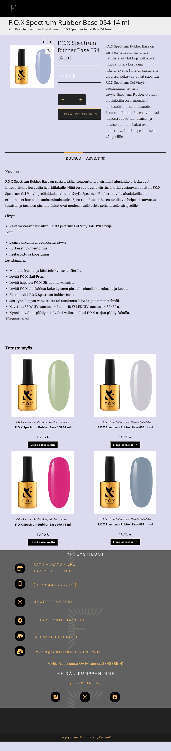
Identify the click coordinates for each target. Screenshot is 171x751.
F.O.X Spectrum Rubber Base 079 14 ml (43, 524)
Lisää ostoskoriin (79, 114)
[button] (48, 50)
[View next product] (51, 42)
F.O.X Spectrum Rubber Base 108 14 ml (43, 427)
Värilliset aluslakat (59, 422)
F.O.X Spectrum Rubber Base (32, 422)
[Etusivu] (10, 29)
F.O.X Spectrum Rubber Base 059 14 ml (125, 524)
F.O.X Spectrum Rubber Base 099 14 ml (125, 427)
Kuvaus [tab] (73, 158)
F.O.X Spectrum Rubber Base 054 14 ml (87, 29)
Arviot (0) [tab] (95, 158)
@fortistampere (54, 602)
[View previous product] (43, 42)
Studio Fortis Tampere (60, 620)
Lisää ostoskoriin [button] (43, 445)
